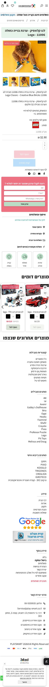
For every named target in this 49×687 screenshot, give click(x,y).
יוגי (45, 401)
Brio (44, 410)
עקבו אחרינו (40, 575)
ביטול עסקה (40, 560)
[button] (5, 58)
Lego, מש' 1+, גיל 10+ (18, 287)
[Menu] (46, 5)
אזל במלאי (42, 42)
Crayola (42, 425)
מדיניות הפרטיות (25, 678)
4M (44, 398)
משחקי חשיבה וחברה (36, 361)
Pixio (43, 429)
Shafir (43, 422)
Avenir (43, 404)
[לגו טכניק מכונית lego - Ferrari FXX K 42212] (21, 306)
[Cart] (2, 5)
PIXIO (43, 464)
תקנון (44, 506)
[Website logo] (27, 6)
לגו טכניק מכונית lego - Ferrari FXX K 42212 (21, 313)
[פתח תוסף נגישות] (46, 661)
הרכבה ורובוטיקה (38, 368)
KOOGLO (41, 467)
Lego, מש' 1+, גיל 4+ (11, 43)
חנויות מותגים (40, 377)
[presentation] (3, 15)
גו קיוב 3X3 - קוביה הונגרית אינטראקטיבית (27, 480)
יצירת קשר (41, 569)
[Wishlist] (12, 5)
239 (22, 321)
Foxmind (42, 419)
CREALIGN (41, 473)
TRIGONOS (40, 470)
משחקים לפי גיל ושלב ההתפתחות (31, 572)
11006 (38, 131)
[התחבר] (7, 5)
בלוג (44, 557)
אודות (43, 503)
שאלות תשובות (39, 512)
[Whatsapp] (2, 678)
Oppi (43, 413)
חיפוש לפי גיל (40, 380)
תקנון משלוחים (8, 14)
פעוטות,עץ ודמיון (38, 371)
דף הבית (42, 500)
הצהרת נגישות (39, 566)
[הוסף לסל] (5, 298)
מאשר (24, 682)
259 (46, 321)
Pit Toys (42, 438)
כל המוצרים (41, 358)
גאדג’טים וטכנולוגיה (37, 374)
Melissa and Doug (37, 441)
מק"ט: (44, 131)
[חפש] (41, 5)
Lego (43, 435)
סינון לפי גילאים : (39, 119)
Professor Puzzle (38, 432)
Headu (43, 416)
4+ (30, 119)
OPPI (43, 461)
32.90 (43, 137)
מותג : (44, 125)
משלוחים (42, 563)
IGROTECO (40, 477)
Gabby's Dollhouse (36, 407)
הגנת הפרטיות (39, 509)
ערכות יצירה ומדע (38, 365)
